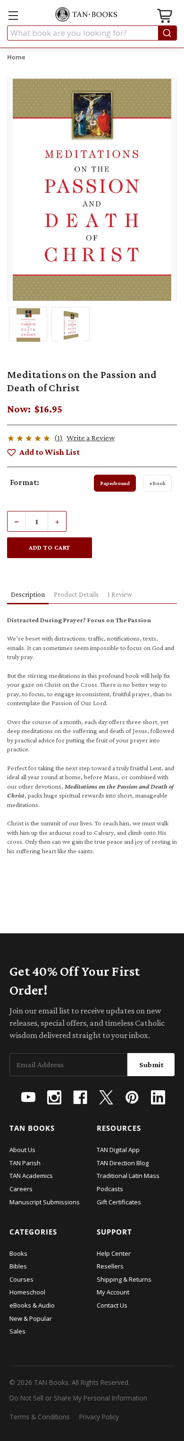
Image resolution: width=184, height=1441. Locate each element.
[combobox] (92, 33)
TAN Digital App (118, 1149)
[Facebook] (80, 1097)
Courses (21, 1279)
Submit (151, 1065)
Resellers (110, 1266)
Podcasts (110, 1189)
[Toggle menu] (13, 15)
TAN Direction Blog (123, 1163)
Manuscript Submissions (44, 1202)
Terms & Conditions (39, 1416)
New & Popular (30, 1318)
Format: (24, 482)
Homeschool (27, 1292)
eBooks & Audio (32, 1305)
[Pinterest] (132, 1097)
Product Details (76, 594)
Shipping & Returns (124, 1279)
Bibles (18, 1266)
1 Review (120, 594)
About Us (22, 1149)
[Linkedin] (158, 1097)
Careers (21, 1189)
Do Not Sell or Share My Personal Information (78, 1397)
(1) (58, 437)
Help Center (114, 1253)
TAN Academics (31, 1175)
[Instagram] (54, 1097)
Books (18, 1253)
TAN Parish (25, 1163)
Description (28, 594)
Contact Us (112, 1305)
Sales (17, 1331)
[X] (106, 1097)
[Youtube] (28, 1097)
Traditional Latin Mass (128, 1175)
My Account (113, 1292)
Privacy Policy (99, 1416)
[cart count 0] (165, 17)
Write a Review (91, 437)
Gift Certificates (119, 1202)
